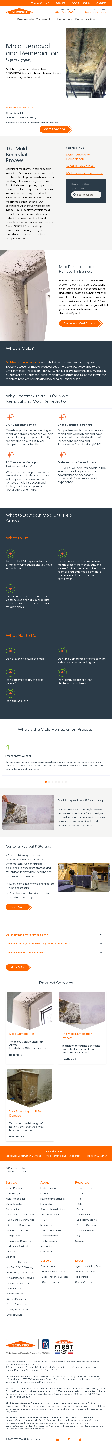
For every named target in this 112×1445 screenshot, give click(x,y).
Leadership (46, 1204)
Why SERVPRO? (85, 1230)
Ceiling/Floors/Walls (17, 1309)
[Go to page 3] (52, 782)
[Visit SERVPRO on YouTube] (80, 1439)
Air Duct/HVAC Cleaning (20, 1267)
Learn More (17, 907)
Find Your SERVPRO (96, 1155)
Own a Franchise (81, 2)
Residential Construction (21, 1214)
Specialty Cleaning (18, 1262)
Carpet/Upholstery (17, 1304)
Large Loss (14, 1235)
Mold (79, 1204)
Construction (13, 1209)
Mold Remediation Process (84, 173)
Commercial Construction (21, 1219)
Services (12, 1251)
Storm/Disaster (14, 1204)
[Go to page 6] (62, 782)
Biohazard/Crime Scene (20, 1272)
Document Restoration (19, 1283)
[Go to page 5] (59, 782)
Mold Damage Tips (21, 1033)
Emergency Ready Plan (20, 1241)
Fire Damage (13, 1193)
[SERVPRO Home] (19, 11)
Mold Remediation (16, 1198)
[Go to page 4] (56, 782)
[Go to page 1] (46, 782)
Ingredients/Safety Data (88, 1266)
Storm (80, 1209)
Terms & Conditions (85, 1271)
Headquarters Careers (54, 1271)
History (44, 1193)
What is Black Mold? (80, 166)
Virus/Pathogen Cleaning (20, 1277)
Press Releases (50, 1235)
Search (102, 2)
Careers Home (48, 1266)
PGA (44, 1219)
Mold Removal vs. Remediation (78, 157)
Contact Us (46, 1251)
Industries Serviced (18, 1246)
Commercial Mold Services (79, 323)
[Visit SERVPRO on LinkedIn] (57, 1439)
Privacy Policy (82, 1276)
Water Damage (14, 1188)
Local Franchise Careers (55, 1276)
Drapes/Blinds (14, 1314)
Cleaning (10, 1256)
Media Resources (51, 1230)
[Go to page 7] (66, 782)
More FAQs (17, 967)
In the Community (51, 1241)
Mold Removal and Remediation (63, 1155)
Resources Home (84, 1188)
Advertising (46, 1246)
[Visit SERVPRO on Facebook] (91, 1439)
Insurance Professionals (52, 1198)
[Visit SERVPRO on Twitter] (68, 1439)
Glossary (79, 1241)
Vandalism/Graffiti (16, 1293)
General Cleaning (16, 1299)
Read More (15, 1054)
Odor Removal (15, 1288)
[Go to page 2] (49, 782)
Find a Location (85, 19)
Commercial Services (17, 1230)
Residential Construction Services (23, 1155)
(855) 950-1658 (95, 11)
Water (80, 1193)
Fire (79, 1198)
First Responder (50, 1214)
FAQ (77, 1235)
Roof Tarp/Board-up (19, 1225)
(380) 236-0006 (64, 11)
